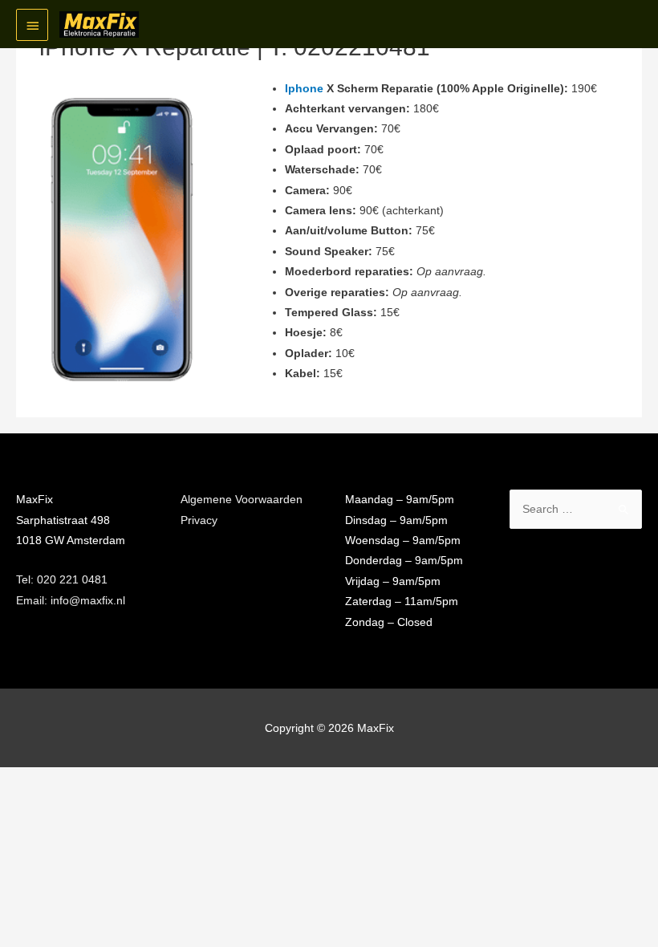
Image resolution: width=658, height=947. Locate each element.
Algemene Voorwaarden (242, 500)
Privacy (199, 520)
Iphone (304, 89)
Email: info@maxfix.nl (70, 601)
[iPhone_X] (121, 239)
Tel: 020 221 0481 (62, 580)
